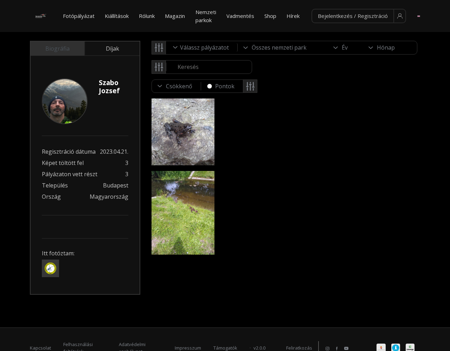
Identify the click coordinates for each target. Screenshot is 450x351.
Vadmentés (240, 15)
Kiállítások (117, 15)
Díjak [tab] (112, 48)
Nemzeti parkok (205, 16)
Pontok (224, 86)
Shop (270, 15)
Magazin (175, 15)
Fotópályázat (79, 15)
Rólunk (147, 15)
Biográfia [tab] (57, 48)
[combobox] (202, 47)
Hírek (293, 15)
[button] (358, 16)
